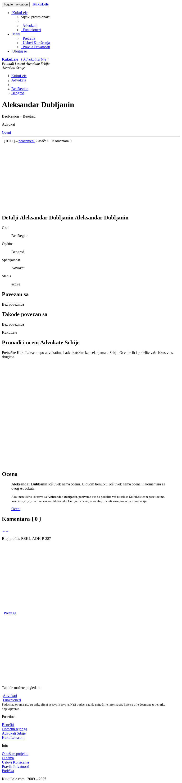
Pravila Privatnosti (35, 47)
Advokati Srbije (14, 733)
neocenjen (26, 141)
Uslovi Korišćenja (35, 43)
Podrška (8, 771)
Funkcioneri (31, 30)
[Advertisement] (91, 176)
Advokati (28, 26)
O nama (8, 758)
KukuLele (19, 13)
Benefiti (8, 725)
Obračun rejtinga (14, 729)
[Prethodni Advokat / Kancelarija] (4, 530)
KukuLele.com (13, 738)
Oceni (6, 132)
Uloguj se (19, 51)
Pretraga (28, 38)
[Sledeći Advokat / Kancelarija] (7, 530)
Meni (15, 34)
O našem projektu (15, 754)
